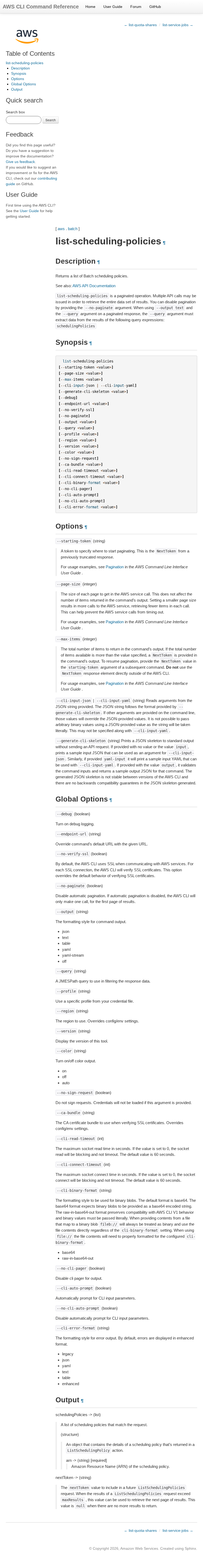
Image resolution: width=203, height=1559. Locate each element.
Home (90, 6)
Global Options (23, 84)
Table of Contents (30, 53)
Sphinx (190, 1548)
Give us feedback (20, 162)
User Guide (112, 6)
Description (20, 68)
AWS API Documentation (94, 285)
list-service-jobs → (178, 25)
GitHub (155, 6)
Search (50, 120)
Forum (135, 6)
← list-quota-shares (140, 25)
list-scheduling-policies (24, 63)
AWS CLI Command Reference (41, 7)
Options (17, 79)
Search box (15, 112)
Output (16, 89)
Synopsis (18, 73)
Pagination (115, 567)
